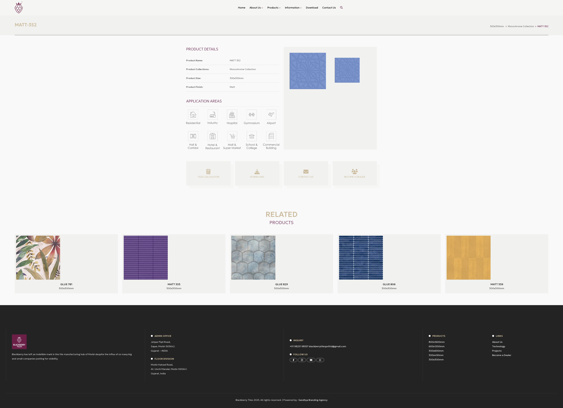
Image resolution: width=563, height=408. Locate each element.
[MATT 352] (347, 70)
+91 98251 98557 (299, 346)
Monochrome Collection (521, 26)
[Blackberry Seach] (341, 7)
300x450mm (436, 355)
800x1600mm (437, 341)
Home (241, 7)
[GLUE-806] (361, 258)
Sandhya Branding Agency (313, 399)
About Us (497, 341)
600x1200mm (437, 346)
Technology (498, 346)
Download (312, 7)
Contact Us (329, 7)
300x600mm (436, 350)
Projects (497, 350)
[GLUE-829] (253, 258)
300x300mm (436, 359)
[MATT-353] (146, 258)
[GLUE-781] (38, 258)
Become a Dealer (501, 355)
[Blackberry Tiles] (19, 7)
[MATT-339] (469, 258)
